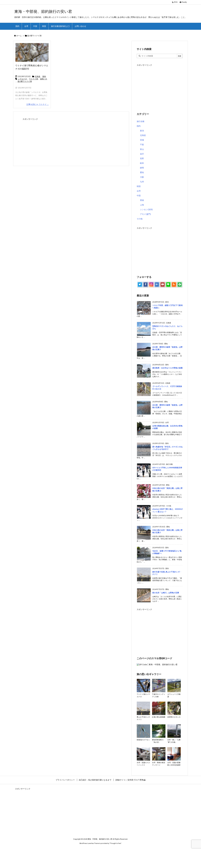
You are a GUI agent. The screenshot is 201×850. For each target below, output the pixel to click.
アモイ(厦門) (145, 214)
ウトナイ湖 (33, 79)
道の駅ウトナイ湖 (25, 81)
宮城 (142, 140)
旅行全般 (140, 121)
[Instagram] (151, 284)
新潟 (142, 130)
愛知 (142, 172)
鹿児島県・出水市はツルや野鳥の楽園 (167, 368)
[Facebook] (145, 284)
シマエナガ (22, 79)
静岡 (142, 168)
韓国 (139, 186)
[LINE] (168, 284)
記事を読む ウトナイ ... (38, 104)
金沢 (142, 154)
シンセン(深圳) (146, 209)
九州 (142, 181)
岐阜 (142, 163)
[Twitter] (139, 284)
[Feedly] (179, 284)
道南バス (43, 79)
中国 (139, 195)
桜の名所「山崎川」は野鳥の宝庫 (165, 593)
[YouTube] (162, 284)
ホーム (19, 36)
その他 (139, 219)
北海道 (37, 76)
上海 (142, 205)
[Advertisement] (71, 140)
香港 (142, 200)
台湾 (139, 191)
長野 (142, 158)
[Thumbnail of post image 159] (32, 52)
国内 (44, 76)
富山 (142, 149)
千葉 (142, 144)
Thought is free (115, 843)
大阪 (142, 177)
